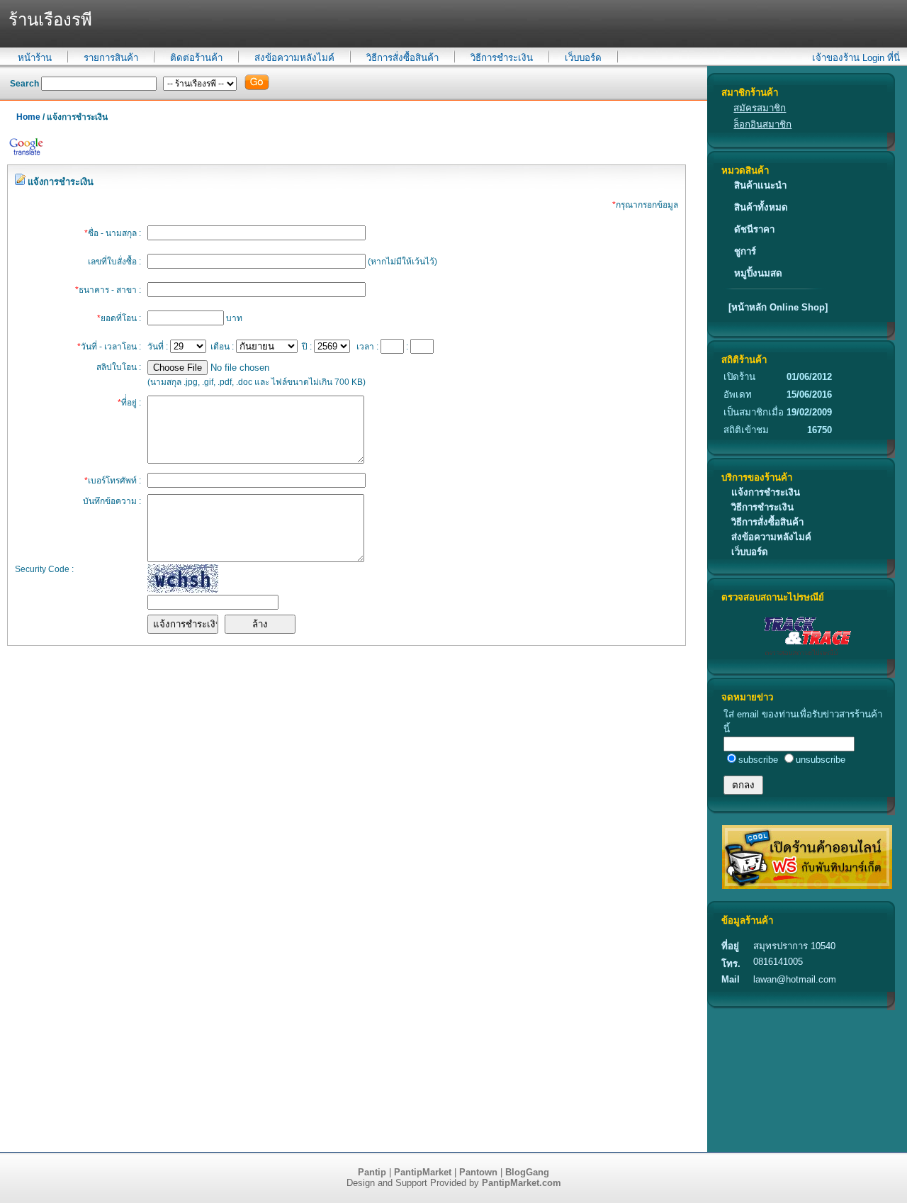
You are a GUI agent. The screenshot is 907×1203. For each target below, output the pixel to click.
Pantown (478, 1172)
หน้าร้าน (35, 57)
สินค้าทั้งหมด (761, 207)
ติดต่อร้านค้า (196, 57)
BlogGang (527, 1172)
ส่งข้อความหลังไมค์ (294, 57)
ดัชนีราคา (754, 229)
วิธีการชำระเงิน (502, 57)
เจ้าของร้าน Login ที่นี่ (856, 57)
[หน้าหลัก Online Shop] (778, 307)
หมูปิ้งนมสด (758, 273)
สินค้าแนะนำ (760, 185)
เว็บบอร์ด (583, 57)
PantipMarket (422, 1172)
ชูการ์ (745, 251)
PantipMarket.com (521, 1182)
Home (28, 117)
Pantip (372, 1172)
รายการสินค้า (111, 57)
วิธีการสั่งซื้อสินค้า (402, 57)
